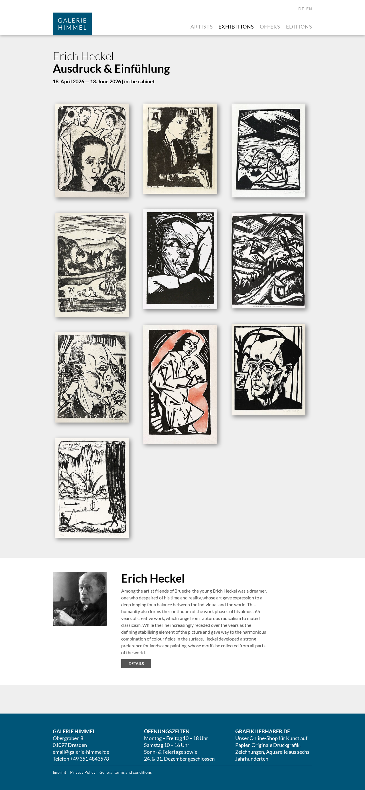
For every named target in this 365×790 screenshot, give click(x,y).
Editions (299, 26)
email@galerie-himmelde (81, 752)
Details (136, 663)
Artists (201, 26)
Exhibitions (236, 26)
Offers (270, 26)
